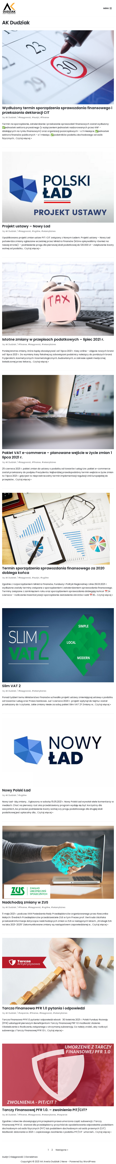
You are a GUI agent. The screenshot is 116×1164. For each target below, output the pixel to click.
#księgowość (24, 117)
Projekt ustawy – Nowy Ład (26, 226)
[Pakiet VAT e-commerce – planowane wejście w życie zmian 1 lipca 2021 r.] (58, 412)
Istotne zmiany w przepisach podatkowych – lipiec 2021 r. (53, 339)
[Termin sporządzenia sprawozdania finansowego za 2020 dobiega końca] (58, 529)
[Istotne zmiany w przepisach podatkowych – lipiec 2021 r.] (58, 299)
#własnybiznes (48, 231)
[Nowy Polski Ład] (58, 752)
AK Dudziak (11, 117)
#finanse (44, 117)
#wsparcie (23, 1013)
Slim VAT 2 (11, 685)
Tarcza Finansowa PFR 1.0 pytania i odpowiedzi (43, 1008)
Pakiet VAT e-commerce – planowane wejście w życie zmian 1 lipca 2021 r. (57, 455)
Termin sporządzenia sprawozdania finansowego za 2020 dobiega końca (53, 570)
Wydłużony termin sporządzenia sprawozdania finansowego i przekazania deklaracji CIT (57, 110)
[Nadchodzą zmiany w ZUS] (58, 862)
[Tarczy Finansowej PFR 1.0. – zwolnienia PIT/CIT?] (58, 1075)
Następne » (62, 1149)
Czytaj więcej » (24, 138)
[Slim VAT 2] (58, 645)
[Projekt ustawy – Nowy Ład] (58, 187)
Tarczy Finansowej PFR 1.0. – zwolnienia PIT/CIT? (44, 1109)
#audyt (35, 117)
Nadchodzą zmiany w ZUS (25, 902)
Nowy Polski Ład (16, 790)
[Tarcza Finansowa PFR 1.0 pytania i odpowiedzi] (58, 971)
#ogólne (36, 231)
